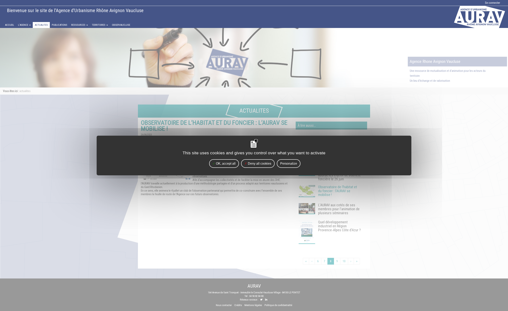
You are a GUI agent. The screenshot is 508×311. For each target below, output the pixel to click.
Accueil (9, 24)
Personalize (288, 163)
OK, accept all (225, 163)
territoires (99, 24)
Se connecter (492, 2)
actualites (41, 24)
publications (59, 24)
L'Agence (23, 24)
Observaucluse (121, 24)
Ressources (78, 24)
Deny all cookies (259, 163)
